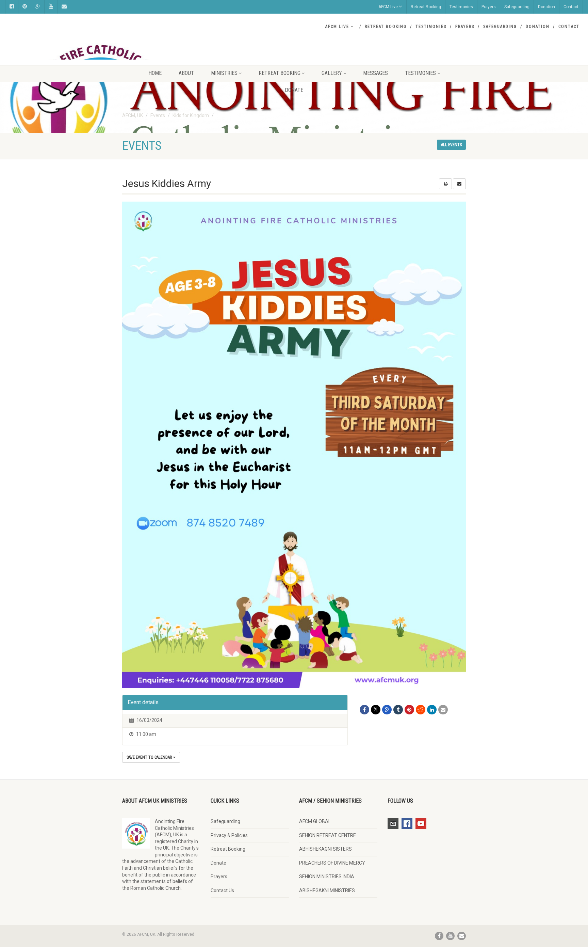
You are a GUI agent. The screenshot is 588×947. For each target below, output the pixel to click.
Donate (294, 90)
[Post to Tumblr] (398, 709)
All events (451, 144)
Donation (546, 6)
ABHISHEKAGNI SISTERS (325, 849)
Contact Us (222, 890)
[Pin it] (409, 709)
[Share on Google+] (387, 709)
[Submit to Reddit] (420, 709)
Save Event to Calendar (150, 757)
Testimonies (461, 6)
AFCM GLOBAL (315, 821)
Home (155, 73)
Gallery (332, 73)
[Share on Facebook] (364, 709)
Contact (571, 6)
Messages (375, 73)
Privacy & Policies (229, 835)
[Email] (443, 709)
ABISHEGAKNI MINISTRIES (327, 890)
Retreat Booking (426, 6)
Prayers (488, 6)
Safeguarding (516, 6)
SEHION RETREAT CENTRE (327, 835)
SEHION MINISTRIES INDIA (326, 876)
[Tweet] (375, 709)
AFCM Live (388, 6)
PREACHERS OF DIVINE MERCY (332, 863)
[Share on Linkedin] (432, 709)
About (186, 73)
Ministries (224, 73)
